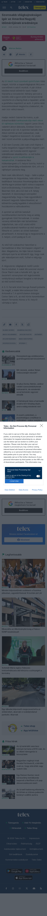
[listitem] (22, 470)
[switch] (38, 476)
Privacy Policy (37, 490)
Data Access (23, 490)
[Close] (42, 426)
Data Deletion (10, 490)
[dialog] (23, 458)
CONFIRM (14, 481)
